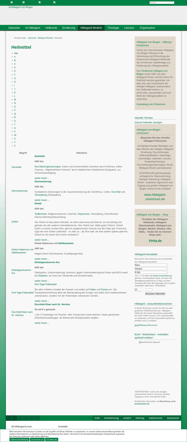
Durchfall (116, 192)
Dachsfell (16, 167)
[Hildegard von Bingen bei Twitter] (20, 418)
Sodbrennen (41, 214)
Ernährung (68, 27)
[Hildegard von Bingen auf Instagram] (14, 418)
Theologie (113, 27)
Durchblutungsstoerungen (48, 166)
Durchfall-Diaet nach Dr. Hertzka (52, 304)
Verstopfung (41, 195)
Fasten (104, 289)
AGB (97, 418)
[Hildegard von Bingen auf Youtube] (26, 418)
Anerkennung (111, 418)
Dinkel (15, 221)
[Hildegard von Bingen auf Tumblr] (37, 418)
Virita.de (155, 241)
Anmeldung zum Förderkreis (151, 104)
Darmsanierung (19, 190)
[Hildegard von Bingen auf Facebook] (8, 418)
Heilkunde (51, 27)
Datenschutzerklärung (162, 276)
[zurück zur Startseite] (46, 15)
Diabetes (42, 275)
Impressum (173, 418)
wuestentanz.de (142, 404)
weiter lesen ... (42, 178)
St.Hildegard (32, 27)
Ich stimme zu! (37, 439)
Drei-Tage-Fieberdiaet (23, 292)
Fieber (93, 289)
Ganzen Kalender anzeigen (148, 122)
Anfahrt (127, 418)
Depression (84, 214)
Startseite (14, 27)
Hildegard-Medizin (91, 27)
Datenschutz (155, 418)
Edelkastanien (66, 243)
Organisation (147, 27)
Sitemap (139, 418)
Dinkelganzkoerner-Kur (47, 262)
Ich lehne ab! (52, 439)
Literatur (129, 27)
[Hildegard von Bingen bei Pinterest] (31, 418)
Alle (16, 53)
